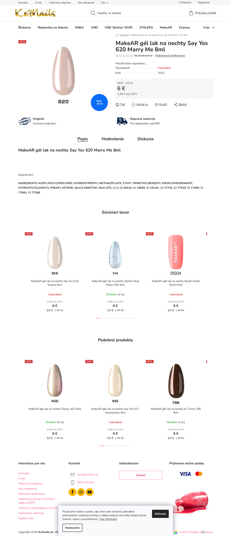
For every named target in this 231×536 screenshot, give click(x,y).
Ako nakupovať (86, 2)
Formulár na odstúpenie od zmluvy (39, 508)
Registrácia (203, 2)
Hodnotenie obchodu (31, 513)
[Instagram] (81, 492)
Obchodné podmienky (31, 494)
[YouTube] (90, 492)
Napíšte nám (26, 518)
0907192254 (85, 482)
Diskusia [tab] (145, 139)
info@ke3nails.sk (87, 474)
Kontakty (23, 2)
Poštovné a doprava (59, 2)
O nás (38, 2)
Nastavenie (72, 528)
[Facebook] (72, 492)
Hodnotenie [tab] (113, 139)
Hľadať (140, 475)
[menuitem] (24, 27)
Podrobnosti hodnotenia (170, 55)
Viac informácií (108, 519)
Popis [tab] (82, 139)
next (210, 274)
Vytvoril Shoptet (189, 532)
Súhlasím (160, 514)
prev (21, 274)
